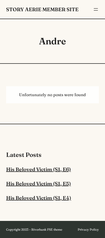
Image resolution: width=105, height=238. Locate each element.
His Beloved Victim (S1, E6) (38, 169)
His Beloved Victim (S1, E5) (38, 183)
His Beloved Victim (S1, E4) (38, 198)
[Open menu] (96, 9)
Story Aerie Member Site (42, 9)
